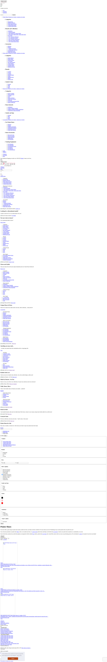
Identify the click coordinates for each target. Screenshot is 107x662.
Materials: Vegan (6, 477)
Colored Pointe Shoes (12, 26)
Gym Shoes (10, 61)
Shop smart (13, 302)
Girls (9, 86)
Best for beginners (6, 470)
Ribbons (9, 46)
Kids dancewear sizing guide (6, 644)
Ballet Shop (5, 432)
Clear (5, 435)
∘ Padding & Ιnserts (12, 48)
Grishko (9, 71)
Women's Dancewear (7, 401)
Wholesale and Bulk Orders (5, 632)
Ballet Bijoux (10, 138)
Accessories (2, 309)
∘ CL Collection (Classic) (13, 38)
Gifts (4, 150)
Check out (12, 420)
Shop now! (14, 377)
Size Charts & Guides (5, 634)
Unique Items (5, 515)
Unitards (9, 95)
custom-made (34, 531)
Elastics (9, 47)
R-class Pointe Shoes (7, 441)
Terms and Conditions (4, 623)
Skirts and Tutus (11, 94)
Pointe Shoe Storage (12, 52)
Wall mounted (5, 338)
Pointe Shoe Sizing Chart (5, 641)
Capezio (9, 73)
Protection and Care (12, 129)
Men (9, 116)
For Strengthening (11, 149)
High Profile (5, 472)
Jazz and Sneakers (11, 62)
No (3, 455)
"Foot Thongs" (11, 63)
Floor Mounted (6, 339)
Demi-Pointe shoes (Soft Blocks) (9, 444)
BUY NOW (9, 407)
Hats (4, 364)
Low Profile (5, 473)
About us (5, 154)
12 (3, 539)
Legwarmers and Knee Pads (13, 101)
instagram (5, 12)
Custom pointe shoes (7, 443)
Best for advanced (6, 469)
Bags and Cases (11, 134)
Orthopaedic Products (12, 127)
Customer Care (3, 627)
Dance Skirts (5, 403)
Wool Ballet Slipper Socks (8, 255)
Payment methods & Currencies (6, 631)
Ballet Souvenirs (11, 137)
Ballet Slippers (11, 58)
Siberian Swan (11, 77)
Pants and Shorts (11, 97)
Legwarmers (5, 256)
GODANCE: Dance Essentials (14, 110)
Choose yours (11, 261)
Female (9, 84)
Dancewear (2, 268)
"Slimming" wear (6, 353)
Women (9, 115)
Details (22, 158)
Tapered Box (5, 479)
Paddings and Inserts (12, 126)
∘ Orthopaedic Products (12, 49)
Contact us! (17, 208)
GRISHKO (10, 31)
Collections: (5, 513)
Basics (4, 512)
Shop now (14, 343)
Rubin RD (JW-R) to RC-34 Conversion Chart (9, 643)
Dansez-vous (10, 79)
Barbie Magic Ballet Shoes (8, 366)
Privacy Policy (3, 624)
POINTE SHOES (11, 22)
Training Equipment (7, 259)
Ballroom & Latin (11, 66)
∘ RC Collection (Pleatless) (13, 36)
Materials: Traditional (7, 475)
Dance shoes (2, 222)
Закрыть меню (3, 1)
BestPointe (5, 452)
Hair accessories (6, 299)
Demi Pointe (10, 21)
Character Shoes (11, 64)
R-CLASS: (10, 35)
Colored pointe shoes (7, 442)
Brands (1, 427)
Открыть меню (3, 161)
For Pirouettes (10, 144)
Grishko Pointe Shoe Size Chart (6, 635)
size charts (44, 533)
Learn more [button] (19, 655)
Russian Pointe (11, 75)
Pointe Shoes (10, 59)
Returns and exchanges (5, 629)
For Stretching (10, 145)
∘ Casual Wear (6, 297)
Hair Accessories (11, 136)
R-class (9, 72)
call (3, 10)
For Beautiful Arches (12, 146)
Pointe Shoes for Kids (12, 24)
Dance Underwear (11, 102)
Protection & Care (11, 50)
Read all (2, 536)
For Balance (10, 147)
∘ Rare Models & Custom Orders (14, 33)
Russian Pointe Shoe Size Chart (6, 637)
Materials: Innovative (7, 474)
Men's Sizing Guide (4, 640)
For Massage (10, 148)
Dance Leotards (11, 93)
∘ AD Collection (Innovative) (14, 39)
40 (6, 539)
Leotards (4, 402)
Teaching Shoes (11, 65)
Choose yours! (12, 370)
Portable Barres (6, 340)
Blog (4, 156)
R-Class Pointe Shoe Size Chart (6, 642)
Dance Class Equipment (7, 341)
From (2, 462)
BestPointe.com (6, 431)
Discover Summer (13, 383)
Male (9, 85)
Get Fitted (5, 155)
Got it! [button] (13, 658)
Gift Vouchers (10, 139)
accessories (55, 531)
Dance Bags (5, 359)
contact (80, 533)
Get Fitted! (14, 215)
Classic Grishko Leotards (13, 108)
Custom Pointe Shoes (12, 25)
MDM (9, 78)
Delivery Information (4, 628)
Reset (2, 523)
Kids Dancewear (6, 400)
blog (33, 533)
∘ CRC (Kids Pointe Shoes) (13, 41)
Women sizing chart (4, 639)
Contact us (2, 621)
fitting (18, 531)
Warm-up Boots (11, 60)
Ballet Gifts (5, 368)
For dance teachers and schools (6, 633)
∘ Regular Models (11, 32)
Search (14, 14)
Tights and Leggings (12, 99)
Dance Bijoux (5, 358)
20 (4, 539)
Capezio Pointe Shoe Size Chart (6, 636)
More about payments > (26, 647)
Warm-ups (10, 100)
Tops (9, 96)
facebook (5, 11)
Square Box (5, 478)
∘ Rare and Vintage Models (13, 40)
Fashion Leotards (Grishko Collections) (15, 109)
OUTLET (5, 521)
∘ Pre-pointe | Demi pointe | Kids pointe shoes (17, 34)
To (16, 462)
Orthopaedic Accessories (8, 258)
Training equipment (7, 354)
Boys (9, 87)
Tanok (9, 76)
